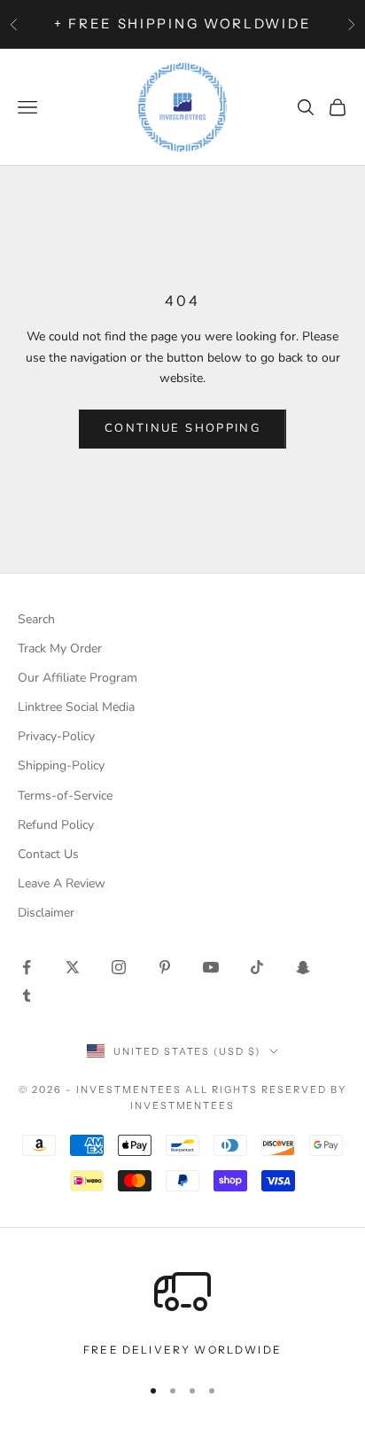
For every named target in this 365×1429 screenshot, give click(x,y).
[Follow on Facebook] (26, 967)
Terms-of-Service (65, 795)
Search (36, 619)
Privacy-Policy (56, 736)
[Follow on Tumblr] (26, 995)
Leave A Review (61, 883)
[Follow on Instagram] (119, 967)
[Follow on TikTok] (257, 967)
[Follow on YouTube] (211, 967)
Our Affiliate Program (77, 677)
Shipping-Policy (61, 765)
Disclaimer (46, 912)
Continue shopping (182, 428)
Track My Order (60, 648)
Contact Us (48, 854)
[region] (182, 1311)
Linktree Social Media (76, 707)
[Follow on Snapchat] (303, 967)
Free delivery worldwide (182, 1349)
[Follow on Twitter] (73, 967)
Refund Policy (56, 824)
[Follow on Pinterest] (165, 967)
